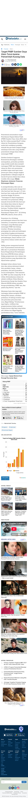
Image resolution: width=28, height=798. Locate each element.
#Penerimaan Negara (7, 430)
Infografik (10, 754)
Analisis (9, 755)
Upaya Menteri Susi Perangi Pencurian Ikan (11, 377)
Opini (16, 755)
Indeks (2, 765)
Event (2, 773)
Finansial (6, 49)
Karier (21, 791)
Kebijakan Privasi (17, 793)
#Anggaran (4, 427)
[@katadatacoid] (18, 787)
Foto (23, 757)
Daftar (24, 782)
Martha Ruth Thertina (10, 423)
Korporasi (10, 745)
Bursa (22, 44)
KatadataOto (4, 774)
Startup (16, 745)
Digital (16, 739)
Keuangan (17, 44)
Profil (23, 744)
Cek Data (10, 757)
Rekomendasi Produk (7, 316)
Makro (12, 44)
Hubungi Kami (15, 794)
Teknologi (17, 748)
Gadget (16, 747)
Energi (2, 745)
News (23, 752)
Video (23, 751)
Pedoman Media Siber (7, 793)
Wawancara (17, 757)
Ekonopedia (24, 739)
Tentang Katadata (9, 791)
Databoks (3, 771)
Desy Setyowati (12, 59)
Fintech (16, 744)
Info (2, 764)
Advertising (16, 791)
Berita (2, 739)
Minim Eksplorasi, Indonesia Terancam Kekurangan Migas (12, 181)
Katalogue (24, 755)
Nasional (3, 741)
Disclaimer (24, 793)
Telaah (16, 754)
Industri (2, 742)
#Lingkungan (12, 427)
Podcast (24, 758)
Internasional (4, 744)
